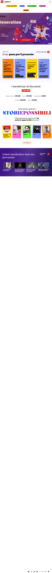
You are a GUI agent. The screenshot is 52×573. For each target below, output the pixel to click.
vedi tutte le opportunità (41, 52)
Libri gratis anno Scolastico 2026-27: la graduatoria (8, 68)
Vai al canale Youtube (42, 154)
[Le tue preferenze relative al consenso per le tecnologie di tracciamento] (50, 570)
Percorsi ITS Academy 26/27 (31, 66)
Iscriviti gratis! (26, 40)
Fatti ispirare (27, 143)
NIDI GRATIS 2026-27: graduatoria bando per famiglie (44, 68)
